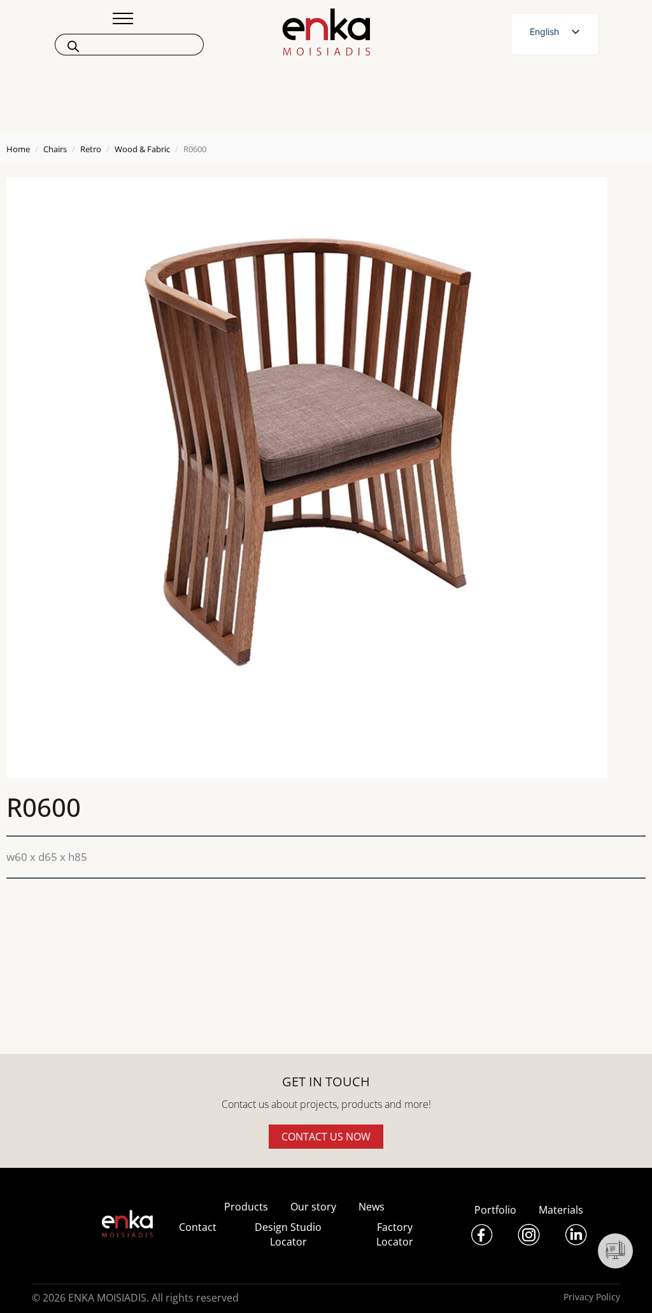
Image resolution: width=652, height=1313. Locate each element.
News (371, 1207)
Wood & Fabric (142, 149)
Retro (90, 149)
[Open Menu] (123, 18)
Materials (561, 1210)
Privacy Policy (591, 1297)
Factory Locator (394, 1234)
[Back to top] (625, 1286)
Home (18, 149)
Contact (197, 1227)
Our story (313, 1207)
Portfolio (495, 1210)
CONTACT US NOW (326, 1137)
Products (246, 1207)
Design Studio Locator (288, 1234)
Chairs (55, 149)
